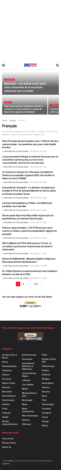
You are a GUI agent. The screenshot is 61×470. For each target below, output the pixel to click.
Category (12, 120)
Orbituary (26, 424)
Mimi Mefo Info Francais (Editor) (16, 151)
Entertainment (9, 395)
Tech (44, 400)
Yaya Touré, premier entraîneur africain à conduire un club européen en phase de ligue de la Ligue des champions (23, 109)
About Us (6, 447)
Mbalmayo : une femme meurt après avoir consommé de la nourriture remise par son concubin (25, 87)
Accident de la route (9, 356)
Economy (6, 378)
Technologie (48, 404)
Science (46, 387)
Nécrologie (27, 400)
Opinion (26, 419)
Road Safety (48, 383)
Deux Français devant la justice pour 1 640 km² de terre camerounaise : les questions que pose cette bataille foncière (30, 144)
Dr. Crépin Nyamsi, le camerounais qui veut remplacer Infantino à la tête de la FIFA (29, 272)
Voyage (45, 421)
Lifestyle (26, 380)
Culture (5, 374)
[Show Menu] (3, 65)
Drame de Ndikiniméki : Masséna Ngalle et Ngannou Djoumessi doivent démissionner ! (29, 260)
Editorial (6, 387)
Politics (45, 370)
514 (35, 284)
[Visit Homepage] (30, 65)
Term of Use (8, 438)
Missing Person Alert (29, 394)
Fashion (6, 404)
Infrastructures (29, 354)
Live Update (28, 384)
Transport (46, 412)
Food (4, 408)
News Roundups (30, 415)
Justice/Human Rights (29, 374)
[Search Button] (57, 65)
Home (4, 120)
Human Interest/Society (9, 422)
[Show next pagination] (42, 284)
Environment (8, 400)
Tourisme (46, 408)
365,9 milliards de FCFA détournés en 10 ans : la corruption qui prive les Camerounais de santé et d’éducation (27, 246)
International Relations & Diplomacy (28, 366)
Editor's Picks (8, 383)
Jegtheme (6, 463)
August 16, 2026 (39, 278)
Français (21, 120)
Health (5, 417)
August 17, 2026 (39, 253)
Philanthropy (48, 366)
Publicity (46, 374)
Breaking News (9, 366)
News (24, 404)
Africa (8, 102)
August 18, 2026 (39, 238)
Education (7, 391)
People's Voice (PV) (49, 360)
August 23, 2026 (39, 197)
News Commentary (28, 410)
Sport (44, 395)
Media (25, 388)
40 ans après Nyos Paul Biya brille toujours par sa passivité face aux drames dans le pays (27, 217)
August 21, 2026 (39, 210)
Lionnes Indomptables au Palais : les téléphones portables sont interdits (27, 204)
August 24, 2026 (39, 151)
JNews (10, 460)
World (45, 425)
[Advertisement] (30, 30)
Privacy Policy (9, 442)
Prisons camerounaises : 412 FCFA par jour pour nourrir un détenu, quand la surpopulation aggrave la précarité (29, 231)
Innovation (27, 359)
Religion (46, 378)
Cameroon (9, 79)
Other (44, 354)
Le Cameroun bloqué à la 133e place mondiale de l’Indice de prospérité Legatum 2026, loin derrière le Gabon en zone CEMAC (28, 175)
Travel (45, 417)
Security (46, 391)
